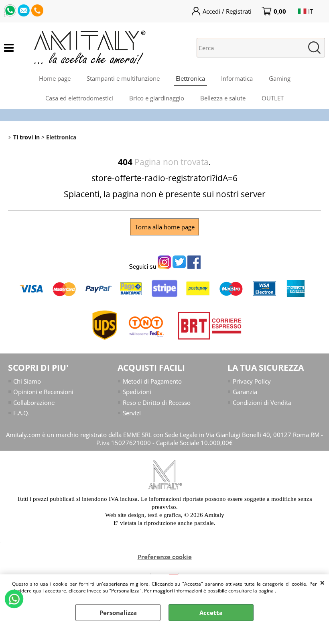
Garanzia (245, 392)
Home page (55, 78)
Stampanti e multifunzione (123, 78)
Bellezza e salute (223, 98)
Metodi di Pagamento (152, 381)
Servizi (132, 413)
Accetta (211, 613)
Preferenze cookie (165, 557)
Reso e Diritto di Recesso (157, 402)
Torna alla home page (165, 227)
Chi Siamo (27, 381)
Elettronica (190, 78)
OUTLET (273, 98)
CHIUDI (322, 582)
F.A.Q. (21, 413)
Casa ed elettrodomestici (79, 98)
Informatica (237, 78)
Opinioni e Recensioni (43, 392)
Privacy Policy (252, 381)
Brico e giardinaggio (156, 98)
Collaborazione (34, 402)
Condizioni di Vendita (262, 402)
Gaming (279, 78)
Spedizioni (137, 392)
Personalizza (118, 613)
